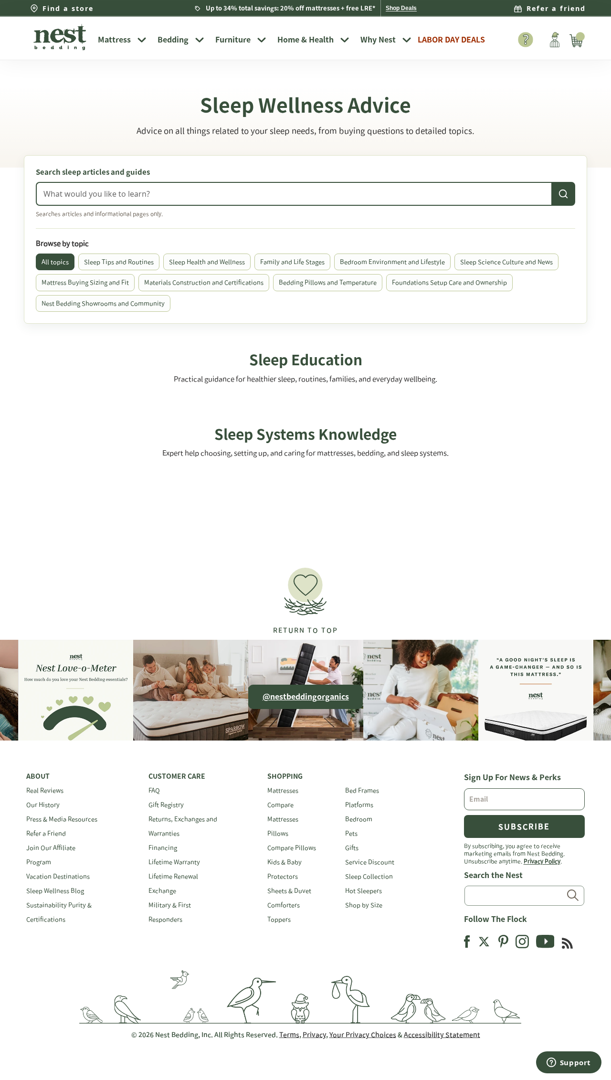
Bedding (173, 39)
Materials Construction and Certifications (203, 282)
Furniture (233, 39)
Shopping (285, 776)
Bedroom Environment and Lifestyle (392, 262)
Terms (289, 1034)
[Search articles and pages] (563, 194)
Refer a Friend (46, 833)
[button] (305, 596)
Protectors (282, 876)
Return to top (305, 630)
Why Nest (378, 39)
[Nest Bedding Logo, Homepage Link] (59, 38)
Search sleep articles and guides (93, 172)
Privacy (314, 1034)
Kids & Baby (284, 862)
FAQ (154, 790)
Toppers (279, 919)
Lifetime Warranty (174, 862)
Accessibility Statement (442, 1034)
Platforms (359, 805)
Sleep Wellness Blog (55, 891)
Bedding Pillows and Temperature (328, 282)
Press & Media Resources (61, 819)
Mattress (114, 39)
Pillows (277, 833)
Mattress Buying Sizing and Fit (85, 282)
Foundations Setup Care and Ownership (449, 282)
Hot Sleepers (363, 891)
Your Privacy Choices (362, 1034)
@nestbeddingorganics (306, 696)
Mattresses (282, 790)
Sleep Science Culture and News (506, 262)
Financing (162, 848)
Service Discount (369, 862)
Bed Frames (362, 790)
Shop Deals (401, 8)
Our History (43, 805)
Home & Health (305, 39)
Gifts (351, 848)
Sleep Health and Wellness (207, 262)
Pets (351, 833)
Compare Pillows (291, 848)
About (38, 776)
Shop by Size (363, 905)
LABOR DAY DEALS (451, 39)
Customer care (176, 776)
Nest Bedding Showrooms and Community (103, 303)
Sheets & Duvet (289, 891)
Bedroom (358, 819)
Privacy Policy (542, 861)
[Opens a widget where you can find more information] (568, 1063)
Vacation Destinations (58, 876)
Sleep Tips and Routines (119, 262)
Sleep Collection (369, 876)
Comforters (283, 905)
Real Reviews (44, 790)
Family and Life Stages (292, 262)
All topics (55, 262)
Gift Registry (166, 805)
